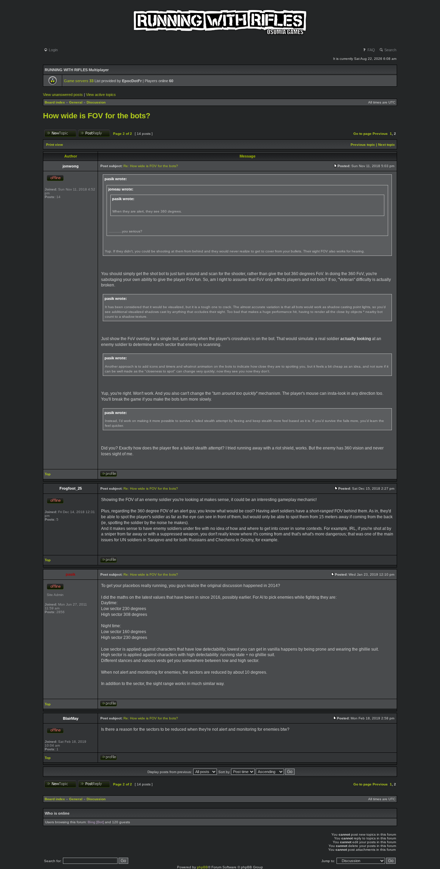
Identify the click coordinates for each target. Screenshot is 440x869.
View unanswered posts (63, 95)
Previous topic (363, 144)
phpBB (202, 867)
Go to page (362, 133)
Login (53, 50)
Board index (55, 102)
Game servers (79, 81)
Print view (54, 144)
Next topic (386, 144)
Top (48, 474)
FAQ (370, 50)
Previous (380, 133)
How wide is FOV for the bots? (96, 115)
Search (389, 50)
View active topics (101, 95)
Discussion (96, 102)
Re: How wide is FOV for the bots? (150, 166)
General (75, 102)
